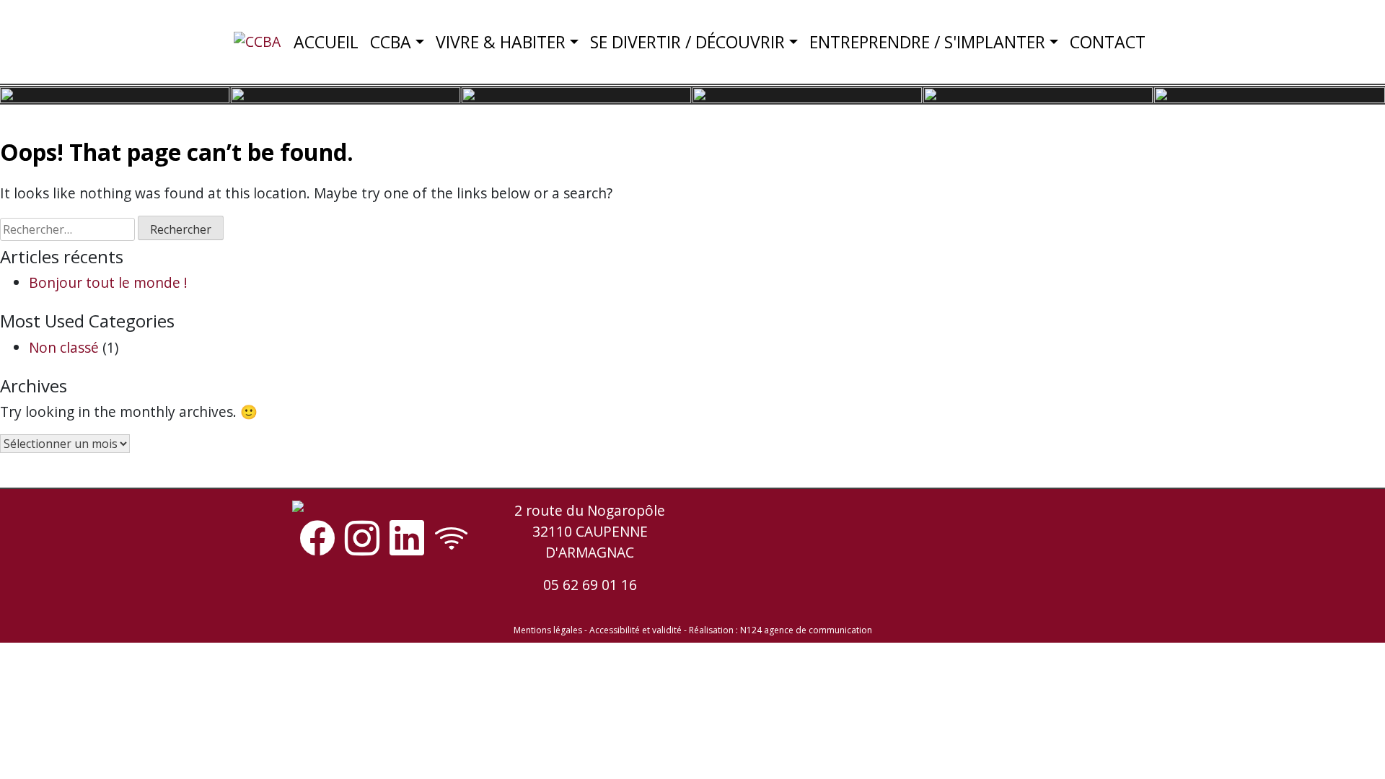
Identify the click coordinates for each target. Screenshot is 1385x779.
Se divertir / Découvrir (687, 41)
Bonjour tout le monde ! (108, 282)
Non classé (64, 347)
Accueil (326, 41)
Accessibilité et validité (635, 630)
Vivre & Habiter (501, 41)
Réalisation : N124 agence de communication (780, 630)
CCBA (390, 41)
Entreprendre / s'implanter (927, 41)
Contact (1108, 41)
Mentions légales (548, 630)
